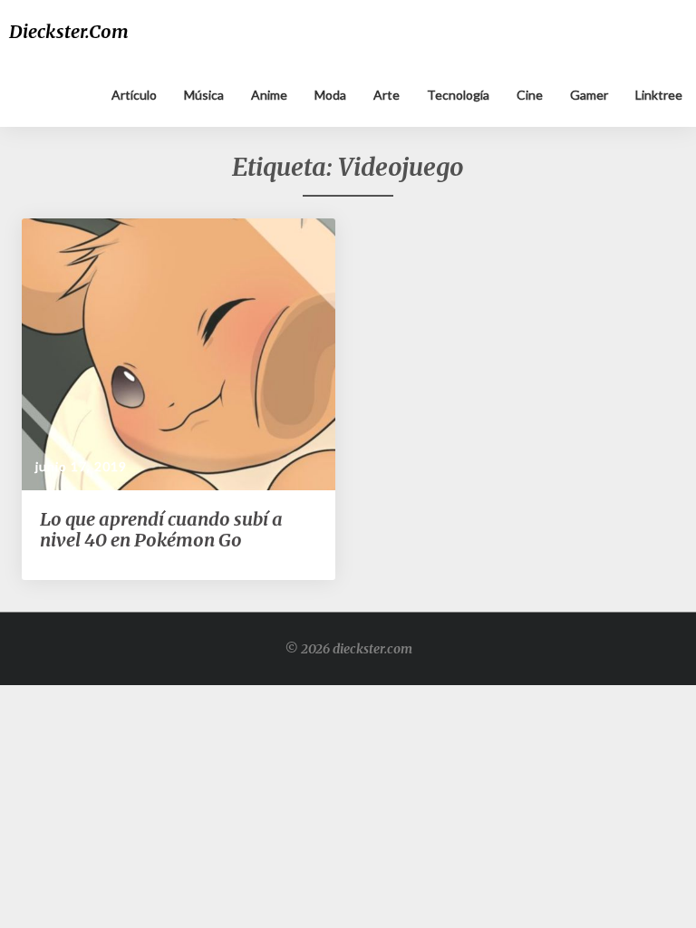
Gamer (589, 94)
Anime (269, 94)
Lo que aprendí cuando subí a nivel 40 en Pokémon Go (161, 529)
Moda (330, 94)
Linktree (658, 94)
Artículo (134, 94)
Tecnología (458, 94)
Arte (386, 94)
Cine (530, 94)
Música (204, 94)
